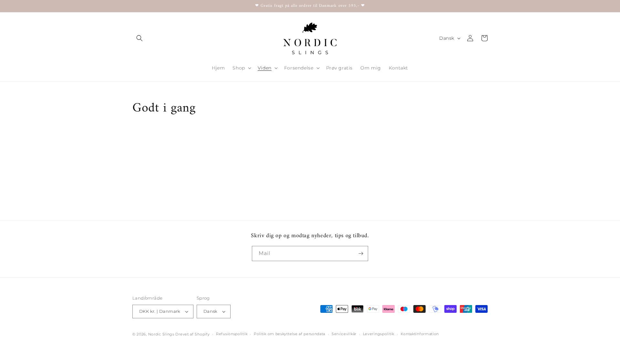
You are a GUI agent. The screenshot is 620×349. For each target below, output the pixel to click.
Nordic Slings (161, 334)
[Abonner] (361, 253)
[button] (139, 38)
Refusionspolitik (231, 334)
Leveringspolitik (378, 334)
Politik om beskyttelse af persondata (289, 334)
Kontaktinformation (420, 334)
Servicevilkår (344, 334)
